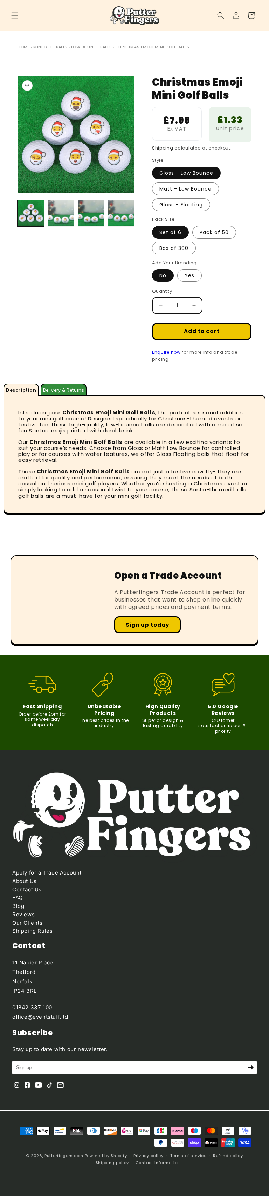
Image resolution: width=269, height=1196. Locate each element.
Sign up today (147, 625)
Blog (18, 906)
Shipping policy (112, 1162)
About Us (24, 881)
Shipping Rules (32, 931)
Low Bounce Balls (91, 47)
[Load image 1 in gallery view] (31, 213)
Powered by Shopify (106, 1155)
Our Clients (27, 922)
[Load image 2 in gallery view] (61, 213)
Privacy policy (148, 1155)
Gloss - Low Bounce (186, 173)
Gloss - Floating (181, 204)
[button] (14, 15)
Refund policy (228, 1155)
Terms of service (188, 1155)
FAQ (17, 897)
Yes (189, 275)
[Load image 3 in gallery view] (91, 213)
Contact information (158, 1162)
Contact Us (27, 889)
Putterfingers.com (63, 1155)
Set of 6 (170, 232)
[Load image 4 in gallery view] (121, 213)
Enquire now (166, 352)
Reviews (23, 914)
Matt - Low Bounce (185, 188)
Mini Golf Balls (50, 47)
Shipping (162, 148)
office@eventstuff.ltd (40, 1017)
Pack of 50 (214, 232)
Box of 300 (173, 248)
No (162, 275)
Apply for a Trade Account (47, 872)
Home (24, 47)
